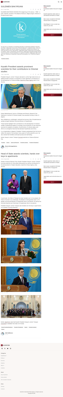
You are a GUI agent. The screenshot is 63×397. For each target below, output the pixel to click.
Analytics (3, 363)
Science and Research (15, 142)
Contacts (3, 388)
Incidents (3, 367)
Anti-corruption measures (6, 379)
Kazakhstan (3, 355)
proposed (3, 323)
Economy (3, 360)
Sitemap (2, 386)
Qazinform (8, 322)
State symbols (4, 377)
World (2, 365)
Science (8, 142)
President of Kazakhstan (34, 142)
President (3, 142)
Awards (26, 327)
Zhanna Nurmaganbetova (11, 146)
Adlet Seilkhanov (9, 332)
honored (20, 137)
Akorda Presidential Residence (6, 327)
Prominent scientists (5, 58)
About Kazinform (4, 374)
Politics (2, 358)
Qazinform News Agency (26, 80)
